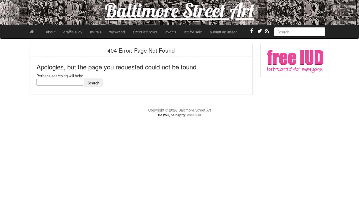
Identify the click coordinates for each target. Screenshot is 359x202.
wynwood (117, 31)
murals (95, 31)
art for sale (193, 31)
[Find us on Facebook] (251, 33)
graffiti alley (72, 31)
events (170, 31)
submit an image (224, 31)
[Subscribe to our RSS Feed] (266, 33)
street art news (145, 31)
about (50, 31)
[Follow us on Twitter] (259, 33)
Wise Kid (194, 115)
